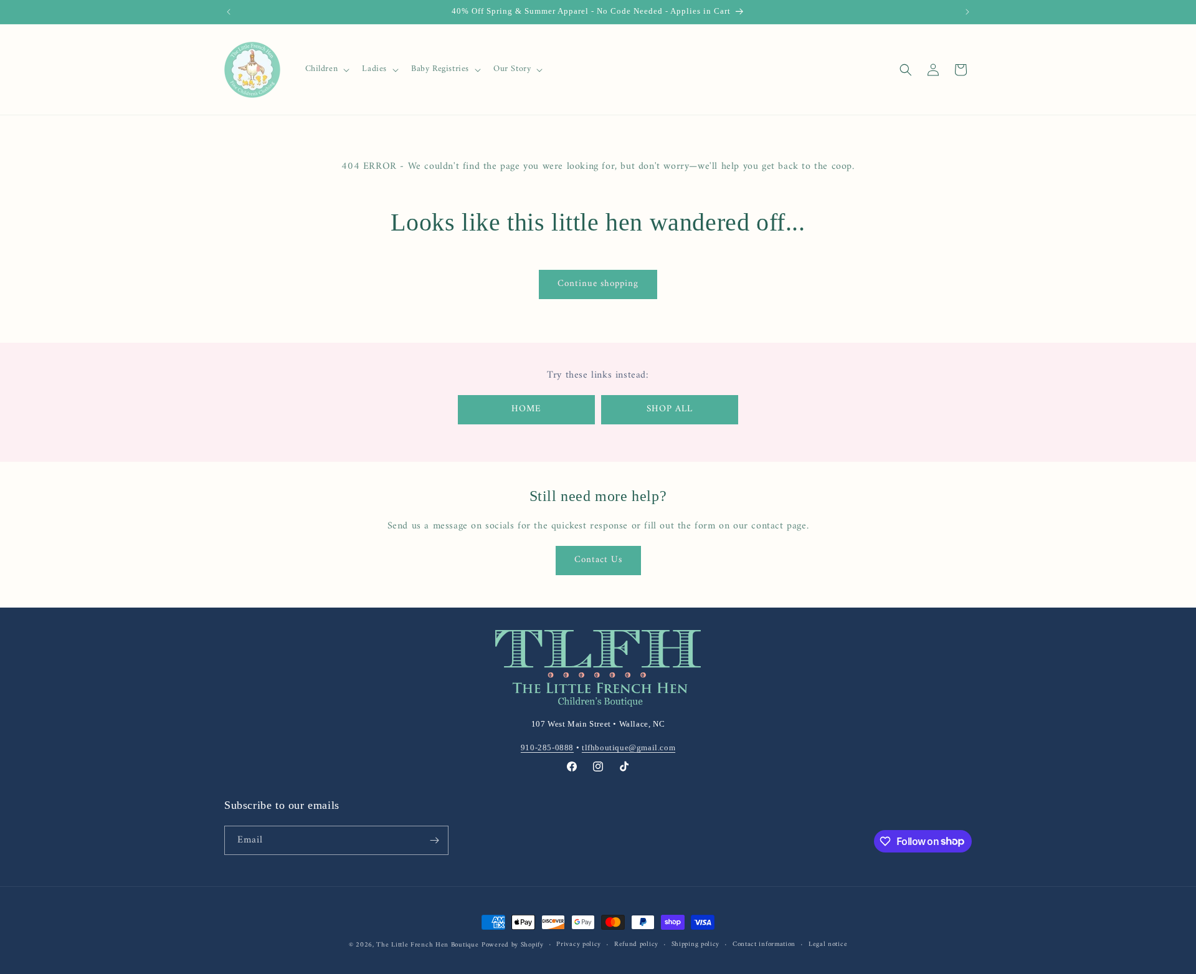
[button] (326, 69)
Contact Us (598, 559)
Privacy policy (578, 944)
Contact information (764, 944)
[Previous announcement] (228, 12)
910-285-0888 (547, 747)
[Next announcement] (967, 12)
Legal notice (828, 944)
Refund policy (636, 944)
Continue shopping (598, 283)
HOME (526, 409)
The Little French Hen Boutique (427, 945)
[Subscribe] (434, 840)
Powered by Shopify (513, 945)
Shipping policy (696, 944)
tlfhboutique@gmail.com (628, 747)
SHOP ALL (670, 409)
